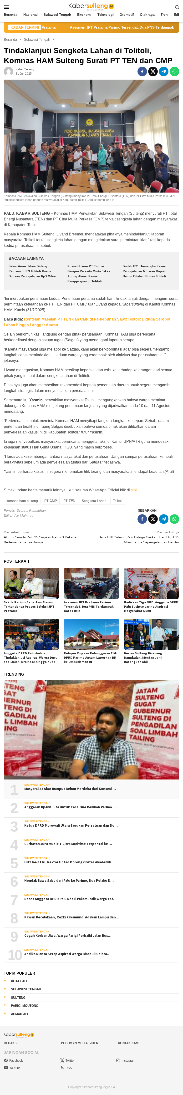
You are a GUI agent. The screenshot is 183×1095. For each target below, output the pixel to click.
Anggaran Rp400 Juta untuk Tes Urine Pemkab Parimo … (70, 807)
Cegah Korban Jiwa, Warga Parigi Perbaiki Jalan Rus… (67, 935)
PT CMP (50, 501)
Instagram (128, 1060)
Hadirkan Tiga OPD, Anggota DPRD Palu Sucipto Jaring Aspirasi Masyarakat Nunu (151, 606)
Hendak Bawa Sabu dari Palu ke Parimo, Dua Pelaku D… (69, 880)
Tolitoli (117, 501)
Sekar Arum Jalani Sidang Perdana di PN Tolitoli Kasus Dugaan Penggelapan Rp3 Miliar (32, 271)
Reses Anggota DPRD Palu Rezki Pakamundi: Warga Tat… (70, 899)
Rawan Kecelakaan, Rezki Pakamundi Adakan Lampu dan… (71, 917)
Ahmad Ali (19, 1014)
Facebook (16, 1060)
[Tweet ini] (153, 71)
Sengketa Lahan (94, 501)
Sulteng (18, 997)
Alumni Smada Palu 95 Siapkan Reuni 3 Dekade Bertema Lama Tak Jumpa (40, 537)
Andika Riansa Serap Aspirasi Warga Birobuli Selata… (67, 954)
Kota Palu (19, 981)
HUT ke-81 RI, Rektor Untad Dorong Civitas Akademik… (69, 862)
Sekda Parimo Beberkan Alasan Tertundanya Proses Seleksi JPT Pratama (29, 606)
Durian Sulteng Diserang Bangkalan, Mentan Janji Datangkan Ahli (143, 657)
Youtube (14, 1068)
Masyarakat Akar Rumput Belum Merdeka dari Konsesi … (70, 789)
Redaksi (11, 1043)
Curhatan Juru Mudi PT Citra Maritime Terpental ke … (68, 844)
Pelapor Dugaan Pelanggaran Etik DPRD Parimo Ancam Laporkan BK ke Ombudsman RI (90, 657)
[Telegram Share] (163, 71)
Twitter (70, 1060)
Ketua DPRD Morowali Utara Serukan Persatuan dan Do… (71, 825)
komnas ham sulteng (22, 501)
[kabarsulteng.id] (91, 7)
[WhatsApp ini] (174, 71)
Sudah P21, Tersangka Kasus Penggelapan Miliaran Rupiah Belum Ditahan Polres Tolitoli (144, 271)
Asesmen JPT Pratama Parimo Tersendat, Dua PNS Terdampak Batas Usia (100, 27)
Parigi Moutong (24, 1006)
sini (134, 490)
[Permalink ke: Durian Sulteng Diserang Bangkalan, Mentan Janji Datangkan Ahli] (151, 634)
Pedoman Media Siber (79, 1043)
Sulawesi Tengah (37, 784)
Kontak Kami (128, 1043)
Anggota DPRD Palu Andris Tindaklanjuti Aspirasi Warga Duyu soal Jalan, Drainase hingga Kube (30, 657)
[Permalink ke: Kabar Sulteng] (8, 71)
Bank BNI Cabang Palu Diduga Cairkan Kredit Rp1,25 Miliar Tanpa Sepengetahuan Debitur (139, 537)
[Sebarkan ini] (142, 71)
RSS (69, 1068)
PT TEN (69, 501)
